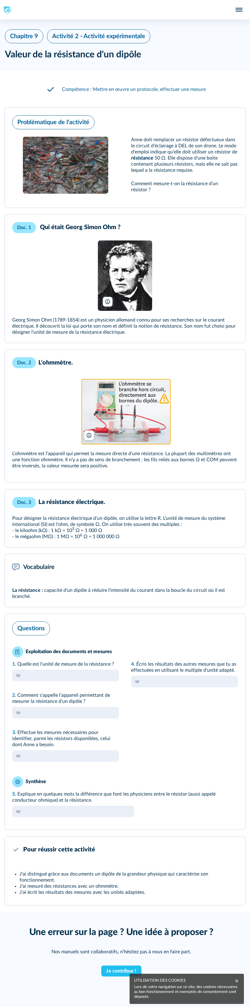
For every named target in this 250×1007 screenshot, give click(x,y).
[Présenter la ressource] (231, 120)
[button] (125, 89)
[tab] (215, 626)
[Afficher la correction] (215, 626)
